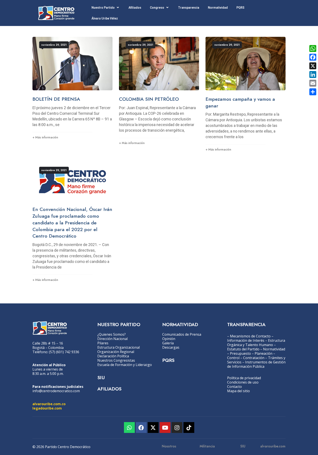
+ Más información (45, 137)
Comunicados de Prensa (181, 334)
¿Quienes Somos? (111, 334)
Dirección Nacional (112, 338)
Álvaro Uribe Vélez (105, 18)
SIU (100, 377)
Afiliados (134, 7)
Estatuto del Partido (243, 349)
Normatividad (218, 7)
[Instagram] (177, 427)
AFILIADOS (109, 388)
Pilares (102, 343)
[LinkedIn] (312, 74)
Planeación (263, 353)
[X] (312, 66)
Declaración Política (113, 356)
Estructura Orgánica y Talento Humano (256, 342)
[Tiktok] (188, 427)
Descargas (170, 347)
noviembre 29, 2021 (54, 45)
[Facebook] (141, 427)
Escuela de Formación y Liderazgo (124, 364)
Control (233, 357)
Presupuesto (240, 353)
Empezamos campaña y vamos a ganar (240, 102)
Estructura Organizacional (118, 347)
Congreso (157, 7)
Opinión (168, 338)
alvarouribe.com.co (49, 404)
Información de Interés (245, 340)
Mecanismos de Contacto (250, 336)
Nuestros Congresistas (116, 360)
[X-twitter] (153, 427)
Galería (168, 343)
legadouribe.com (47, 408)
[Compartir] (312, 91)
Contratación (253, 357)
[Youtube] (165, 427)
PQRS (240, 7)
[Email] (312, 83)
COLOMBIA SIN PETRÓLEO (149, 99)
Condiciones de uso (243, 382)
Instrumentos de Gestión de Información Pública (256, 364)
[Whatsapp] (129, 427)
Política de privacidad (244, 378)
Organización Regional (115, 351)
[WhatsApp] (312, 48)
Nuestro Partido (103, 7)
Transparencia (188, 7)
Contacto (234, 386)
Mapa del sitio (238, 391)
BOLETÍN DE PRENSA (56, 99)
